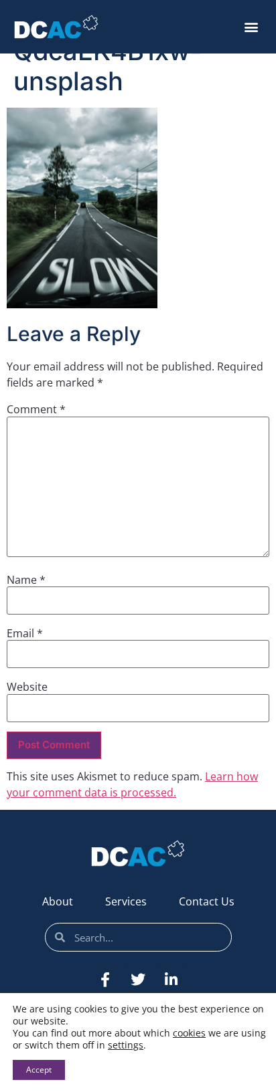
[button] (251, 27)
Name (26, 579)
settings (125, 1045)
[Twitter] (138, 979)
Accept (39, 1069)
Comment (36, 409)
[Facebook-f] (105, 979)
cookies (189, 1032)
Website (27, 686)
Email (25, 633)
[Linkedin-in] (171, 979)
